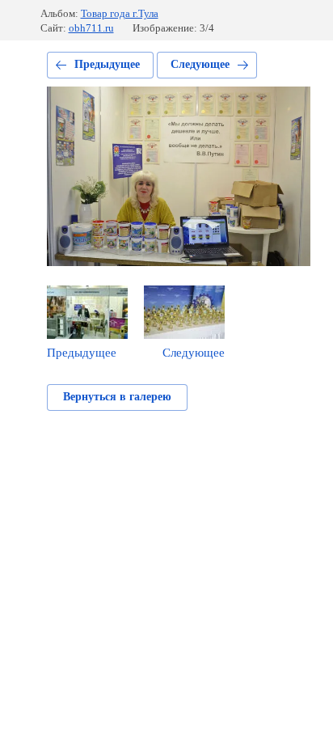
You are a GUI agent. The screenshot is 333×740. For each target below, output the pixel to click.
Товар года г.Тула (119, 13)
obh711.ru (91, 28)
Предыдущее (107, 64)
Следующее (200, 64)
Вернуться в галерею (117, 397)
